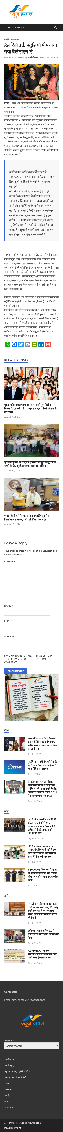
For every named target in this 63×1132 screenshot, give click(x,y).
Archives (9, 1040)
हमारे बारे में (9, 1059)
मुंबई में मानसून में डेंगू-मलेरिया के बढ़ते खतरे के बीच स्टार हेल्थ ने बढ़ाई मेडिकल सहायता (42, 765)
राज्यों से (6, 39)
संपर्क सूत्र (9, 1065)
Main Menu (18, 27)
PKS (19, 1127)
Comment (11, 561)
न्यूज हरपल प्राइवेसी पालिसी (17, 1071)
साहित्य (7, 1095)
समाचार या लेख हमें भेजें (15, 1077)
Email (8, 621)
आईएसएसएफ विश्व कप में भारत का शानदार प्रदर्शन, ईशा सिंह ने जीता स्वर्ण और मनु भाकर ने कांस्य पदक (43, 875)
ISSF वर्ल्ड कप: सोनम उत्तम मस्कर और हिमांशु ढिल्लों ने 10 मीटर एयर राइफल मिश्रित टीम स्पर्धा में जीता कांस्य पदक (42, 851)
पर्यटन (7, 1101)
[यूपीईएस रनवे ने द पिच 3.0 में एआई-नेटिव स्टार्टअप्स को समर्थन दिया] (14, 930)
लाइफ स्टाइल (15, 39)
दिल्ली (7, 1083)
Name (8, 605)
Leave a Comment (49, 57)
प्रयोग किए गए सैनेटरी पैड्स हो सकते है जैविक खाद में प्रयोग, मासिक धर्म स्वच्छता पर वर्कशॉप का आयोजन (42, 743)
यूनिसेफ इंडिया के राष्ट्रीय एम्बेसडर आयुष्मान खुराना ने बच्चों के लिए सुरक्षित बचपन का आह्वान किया (30, 464)
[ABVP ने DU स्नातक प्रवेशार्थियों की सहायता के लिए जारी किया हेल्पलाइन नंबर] (14, 950)
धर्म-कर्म (8, 1089)
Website (9, 636)
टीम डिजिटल (33, 57)
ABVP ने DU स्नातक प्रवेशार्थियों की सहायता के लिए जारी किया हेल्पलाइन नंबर (42, 954)
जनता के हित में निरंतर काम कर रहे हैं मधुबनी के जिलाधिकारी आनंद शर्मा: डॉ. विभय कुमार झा (27, 517)
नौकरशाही (9, 1107)
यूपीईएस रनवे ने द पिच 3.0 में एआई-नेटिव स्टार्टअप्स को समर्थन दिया (43, 934)
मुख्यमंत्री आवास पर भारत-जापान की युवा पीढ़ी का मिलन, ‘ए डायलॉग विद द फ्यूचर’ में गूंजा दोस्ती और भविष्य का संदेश (31, 408)
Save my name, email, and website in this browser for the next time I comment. (28, 659)
